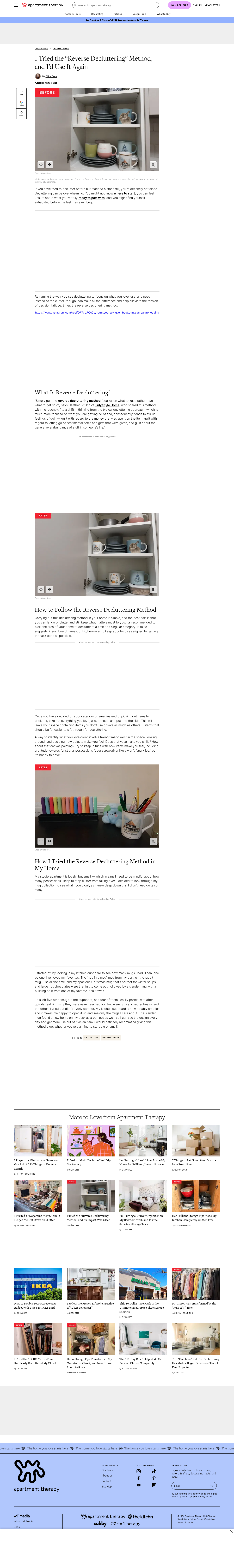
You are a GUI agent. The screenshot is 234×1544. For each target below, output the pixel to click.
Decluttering (61, 48)
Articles (118, 14)
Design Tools (139, 14)
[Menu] (16, 5)
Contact (106, 1481)
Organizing (41, 48)
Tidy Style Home (107, 405)
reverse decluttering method (79, 400)
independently (45, 179)
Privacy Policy (205, 1496)
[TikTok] (154, 1471)
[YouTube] (139, 1485)
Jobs (17, 1527)
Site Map (107, 1486)
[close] (231, 1531)
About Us (107, 1475)
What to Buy (163, 14)
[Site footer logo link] (55, 1474)
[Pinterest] (154, 1478)
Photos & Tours (72, 14)
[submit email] (212, 1486)
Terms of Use (185, 1496)
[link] (38, 1164)
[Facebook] (139, 1478)
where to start (124, 193)
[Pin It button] (49, 164)
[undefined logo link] (42, 5)
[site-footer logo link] (22, 1516)
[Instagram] (139, 1471)
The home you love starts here (33, 1448)
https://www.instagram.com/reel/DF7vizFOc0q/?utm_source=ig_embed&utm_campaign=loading (97, 312)
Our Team (107, 1470)
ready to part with (91, 198)
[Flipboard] (154, 1485)
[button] (153, 164)
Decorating (97, 14)
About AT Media (23, 1521)
